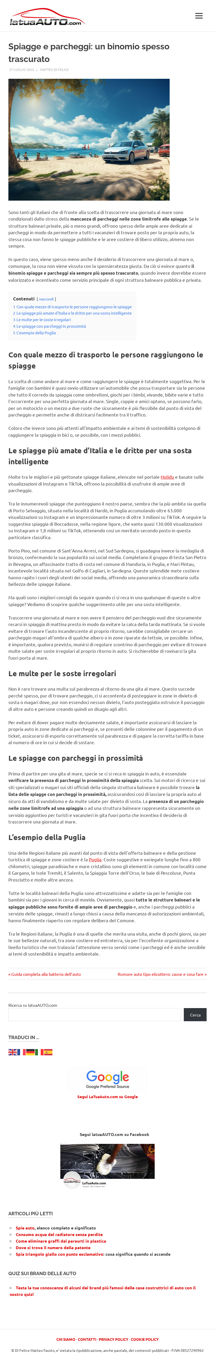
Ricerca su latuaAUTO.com (32, 1005)
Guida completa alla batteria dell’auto (46, 974)
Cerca (195, 1014)
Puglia (95, 859)
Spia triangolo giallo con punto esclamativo (59, 1254)
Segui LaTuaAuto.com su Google (107, 1096)
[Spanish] (48, 1051)
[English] (12, 1051)
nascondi (46, 298)
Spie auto (25, 1228)
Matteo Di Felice (54, 69)
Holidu (167, 476)
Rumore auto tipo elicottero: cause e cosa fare (160, 974)
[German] (30, 1051)
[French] (21, 1051)
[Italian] (39, 1051)
